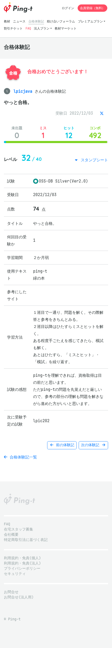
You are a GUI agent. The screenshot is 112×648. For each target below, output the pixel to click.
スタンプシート (93, 159)
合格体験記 (36, 21)
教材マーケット (66, 28)
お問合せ (11, 592)
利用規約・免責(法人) (22, 563)
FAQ (28, 28)
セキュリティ (15, 574)
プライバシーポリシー (22, 568)
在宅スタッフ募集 (18, 529)
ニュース (19, 21)
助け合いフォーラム (61, 21)
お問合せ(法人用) (19, 597)
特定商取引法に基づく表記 (26, 540)
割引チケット (13, 28)
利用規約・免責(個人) (22, 558)
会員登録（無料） (92, 8)
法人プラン (41, 28)
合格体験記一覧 (22, 457)
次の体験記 (91, 445)
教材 (7, 21)
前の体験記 (64, 445)
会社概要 (11, 534)
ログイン (68, 8)
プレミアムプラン (90, 21)
